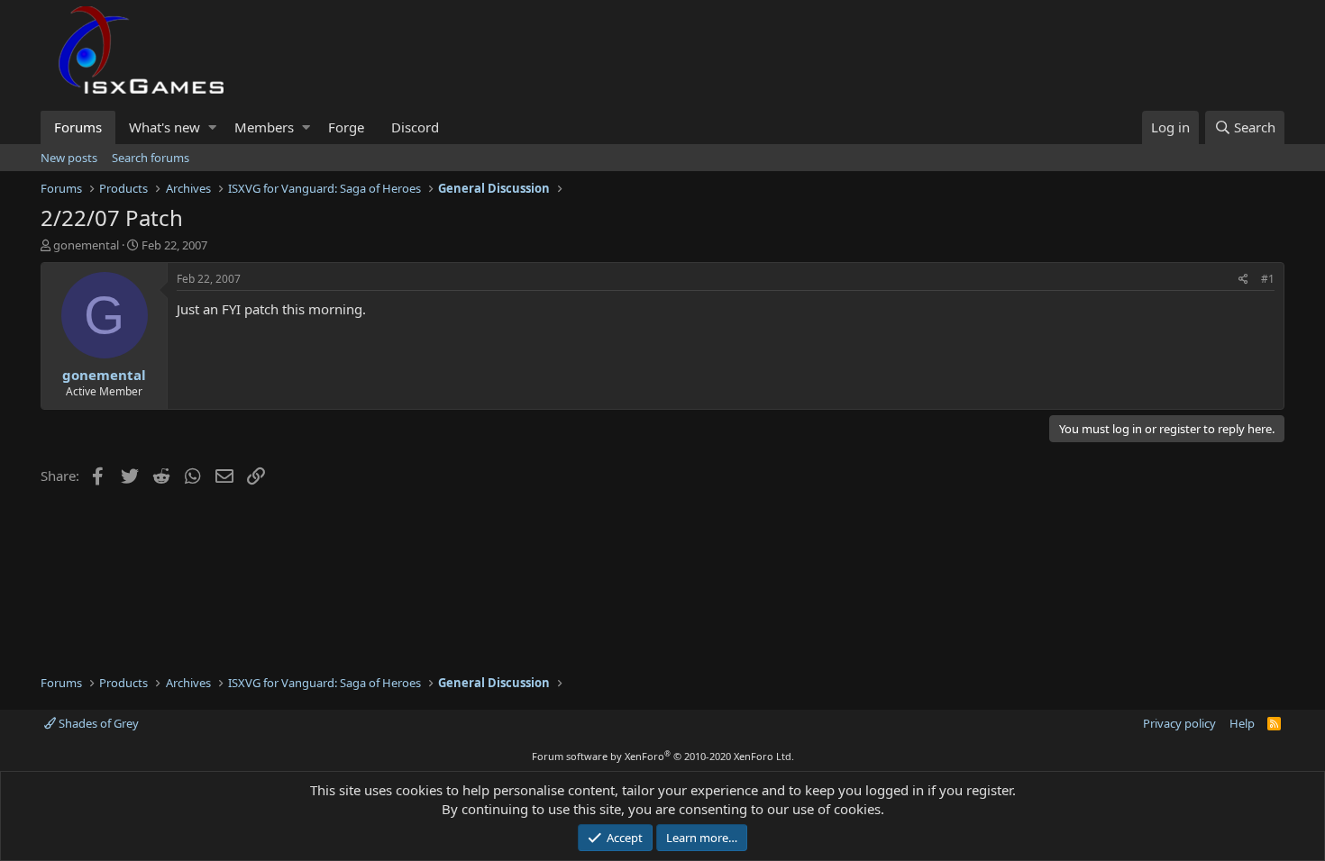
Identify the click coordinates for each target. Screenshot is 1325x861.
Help (1242, 723)
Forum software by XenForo (663, 756)
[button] (212, 127)
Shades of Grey (97, 723)
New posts (69, 158)
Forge (346, 127)
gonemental (86, 245)
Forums (78, 127)
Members (264, 127)
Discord (415, 127)
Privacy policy (1179, 723)
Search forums (150, 158)
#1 (1268, 278)
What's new (164, 127)
